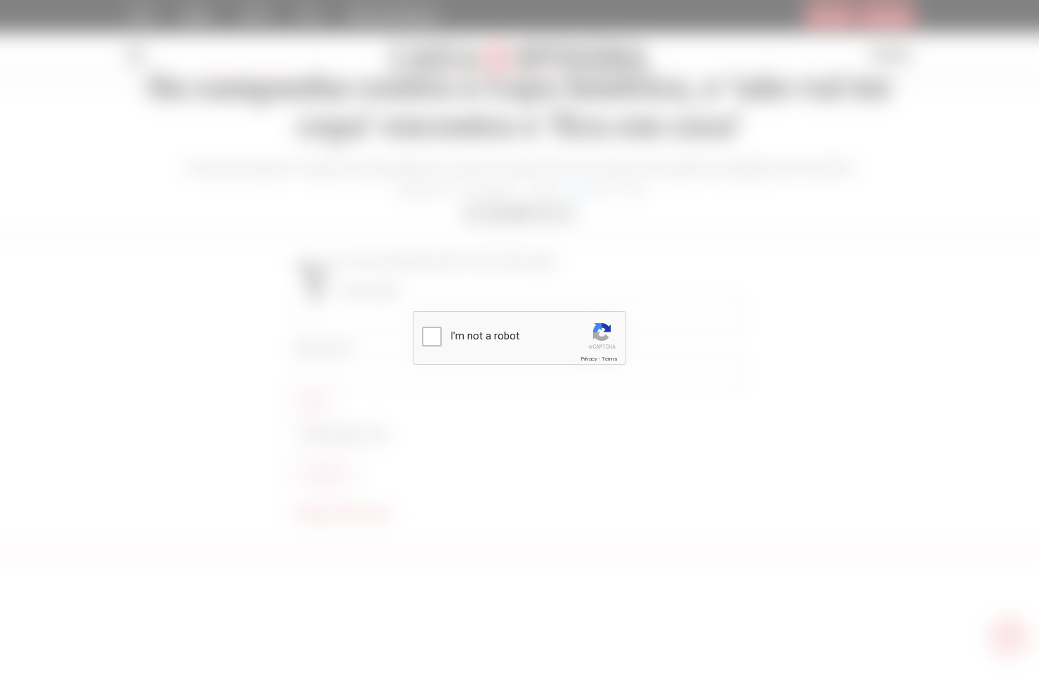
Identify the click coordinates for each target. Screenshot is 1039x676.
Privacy (588, 359)
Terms (609, 359)
